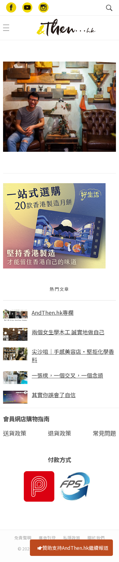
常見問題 (104, 433)
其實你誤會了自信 (54, 395)
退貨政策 (59, 433)
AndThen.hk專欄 (53, 312)
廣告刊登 (47, 538)
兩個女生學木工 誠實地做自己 (68, 332)
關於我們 (96, 538)
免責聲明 (22, 538)
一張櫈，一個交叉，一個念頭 (67, 375)
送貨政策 (14, 433)
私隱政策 (71, 538)
